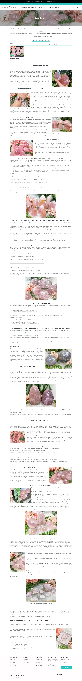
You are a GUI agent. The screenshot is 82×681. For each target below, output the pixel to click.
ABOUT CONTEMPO (39, 659)
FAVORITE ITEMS (39, 662)
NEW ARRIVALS (13, 661)
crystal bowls (43, 440)
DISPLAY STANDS (13, 665)
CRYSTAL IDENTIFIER (39, 664)
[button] (78, 7)
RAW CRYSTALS (13, 662)
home (61, 411)
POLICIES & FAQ (26, 661)
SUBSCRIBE (66, 667)
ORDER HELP (25, 659)
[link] (41, 1)
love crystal (19, 411)
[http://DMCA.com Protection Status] (58, 675)
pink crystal (27, 119)
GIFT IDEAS (12, 667)
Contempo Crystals (17, 677)
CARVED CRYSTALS (14, 664)
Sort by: (50, 44)
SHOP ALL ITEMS (13, 659)
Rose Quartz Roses (14, 58)
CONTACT (37, 661)
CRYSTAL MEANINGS (39, 665)
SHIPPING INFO (26, 664)
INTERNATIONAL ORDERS (27, 662)
